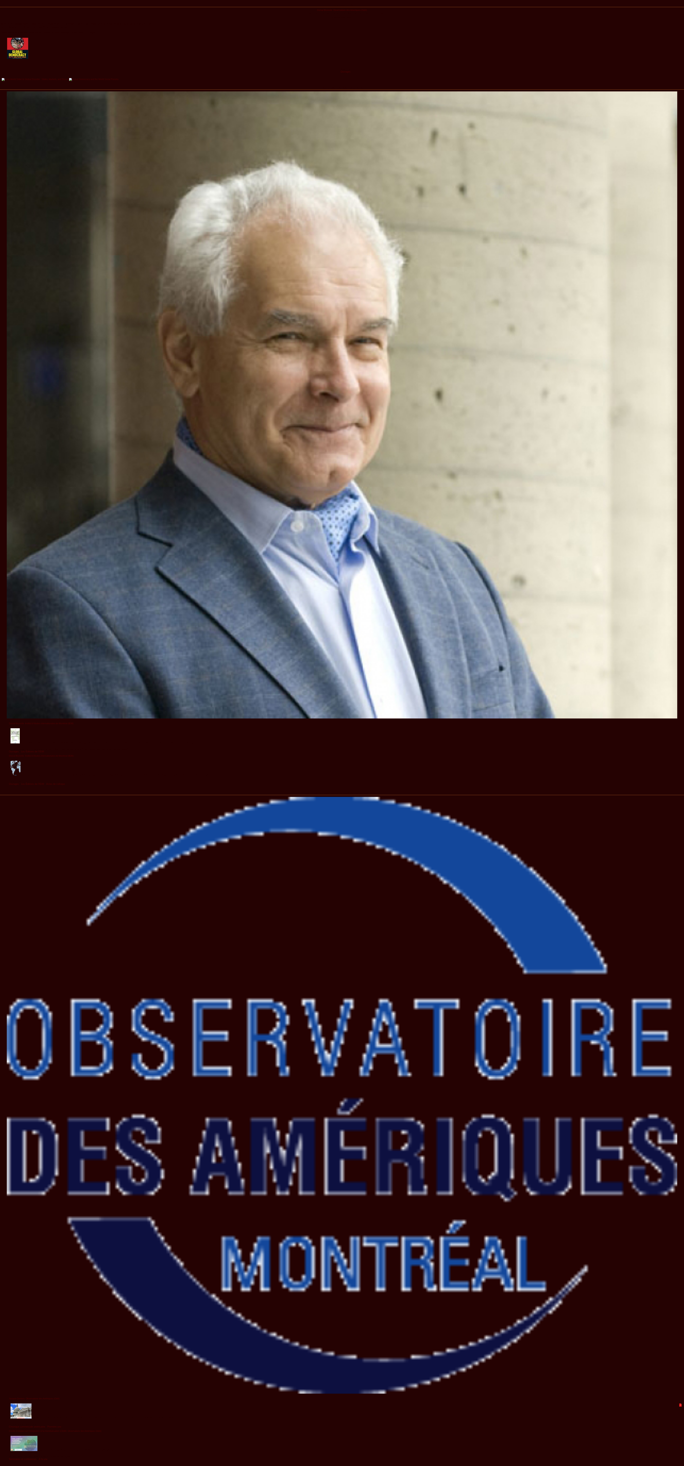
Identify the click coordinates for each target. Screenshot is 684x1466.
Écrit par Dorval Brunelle (342, 87)
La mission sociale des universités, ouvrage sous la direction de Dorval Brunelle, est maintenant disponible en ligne (109, 742)
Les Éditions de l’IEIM (32, 751)
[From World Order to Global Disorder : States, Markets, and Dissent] (35, 79)
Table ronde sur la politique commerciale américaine (77, 1450)
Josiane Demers (17, 1398)
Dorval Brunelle (324, 10)
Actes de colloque (55, 784)
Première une (54, 1426)
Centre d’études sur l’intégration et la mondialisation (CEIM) (38, 1431)
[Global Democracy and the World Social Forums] (93, 79)
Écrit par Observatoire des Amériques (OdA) (342, 793)
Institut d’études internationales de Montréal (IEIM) (49, 723)
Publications (342, 5)
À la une (43, 1459)
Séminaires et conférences (23, 1459)
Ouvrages (346, 71)
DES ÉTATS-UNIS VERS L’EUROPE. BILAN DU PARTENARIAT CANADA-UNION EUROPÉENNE (104, 1417)
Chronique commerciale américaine (27, 1426)
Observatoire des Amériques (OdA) (350, 10)
